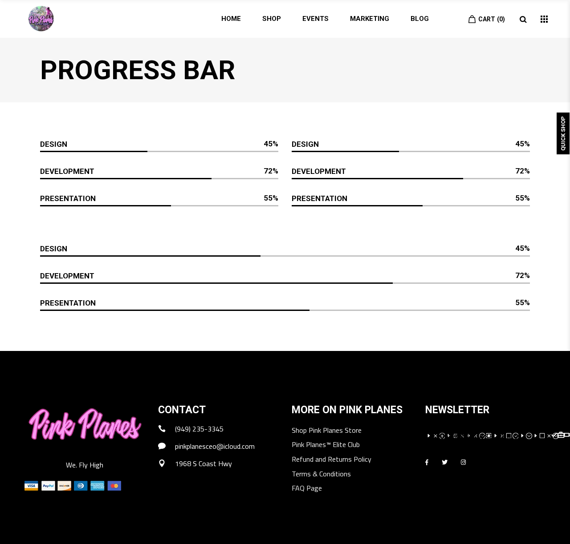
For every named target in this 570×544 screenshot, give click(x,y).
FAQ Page (307, 488)
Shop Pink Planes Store (327, 430)
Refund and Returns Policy (331, 459)
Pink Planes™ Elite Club (326, 445)
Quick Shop (563, 133)
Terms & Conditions (321, 474)
